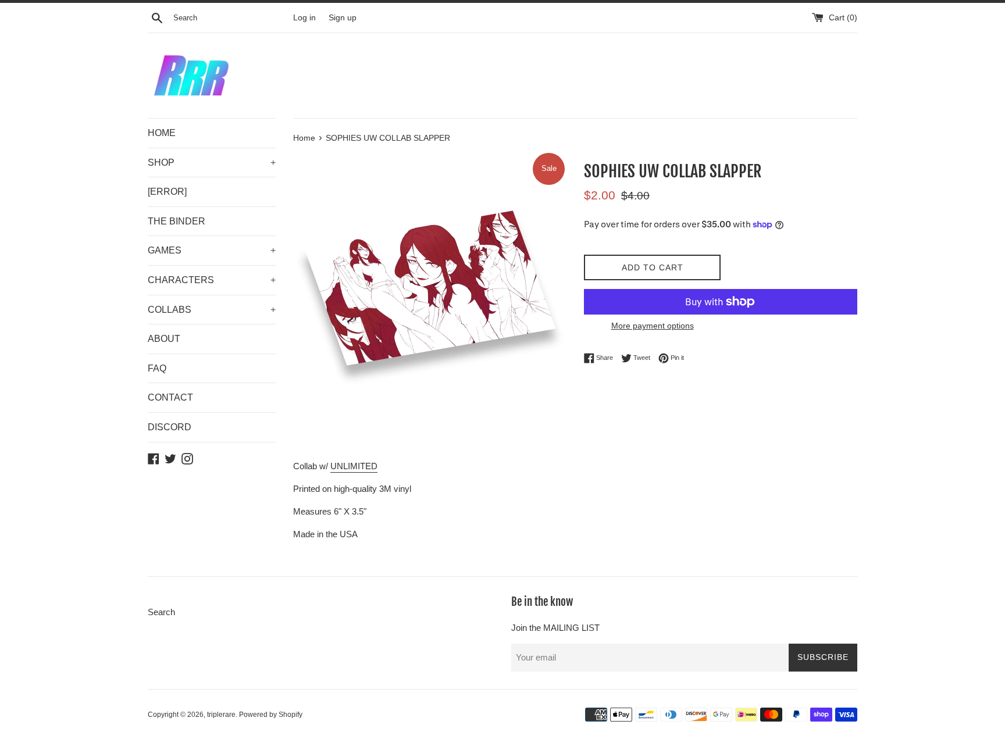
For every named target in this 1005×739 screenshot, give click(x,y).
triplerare (221, 715)
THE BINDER (176, 221)
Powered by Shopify (270, 715)
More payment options (652, 325)
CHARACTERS (212, 280)
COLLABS (212, 310)
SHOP (212, 162)
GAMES (212, 250)
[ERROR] (167, 192)
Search (161, 612)
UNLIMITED (353, 466)
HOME (162, 133)
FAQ (157, 368)
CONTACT (170, 397)
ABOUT (164, 339)
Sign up (343, 17)
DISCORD (169, 427)
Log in (304, 17)
